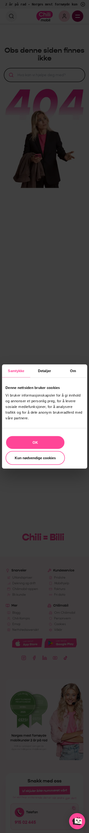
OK (35, 442)
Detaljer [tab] (44, 371)
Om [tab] (73, 371)
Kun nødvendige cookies (35, 458)
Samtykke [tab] (16, 371)
